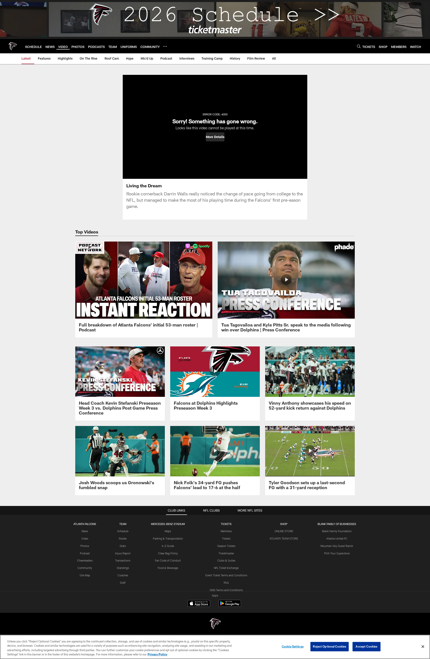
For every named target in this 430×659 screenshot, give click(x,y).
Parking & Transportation (168, 538)
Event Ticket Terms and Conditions (226, 575)
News (85, 531)
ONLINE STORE (284, 531)
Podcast (85, 553)
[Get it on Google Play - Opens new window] (229, 605)
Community (84, 567)
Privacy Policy (157, 654)
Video (84, 538)
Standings (123, 567)
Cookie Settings (293, 646)
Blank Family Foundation (337, 531)
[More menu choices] (165, 46)
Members (226, 531)
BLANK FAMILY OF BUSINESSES (337, 523)
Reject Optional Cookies (329, 646)
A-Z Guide (168, 545)
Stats (123, 545)
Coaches (123, 575)
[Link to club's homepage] (12, 46)
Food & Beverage (168, 567)
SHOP (284, 523)
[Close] (423, 646)
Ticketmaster (226, 553)
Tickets (226, 538)
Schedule (122, 531)
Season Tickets (226, 545)
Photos (84, 545)
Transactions (122, 560)
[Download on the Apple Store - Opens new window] (198, 604)
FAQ (226, 582)
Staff (123, 582)
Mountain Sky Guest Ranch (336, 545)
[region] (215, 647)
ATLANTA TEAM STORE (284, 538)
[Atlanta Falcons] (215, 624)
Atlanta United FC (336, 538)
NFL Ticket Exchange (226, 567)
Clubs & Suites (226, 560)
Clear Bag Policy (168, 553)
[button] (215, 136)
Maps (168, 531)
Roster (123, 538)
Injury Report (123, 553)
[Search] (359, 46)
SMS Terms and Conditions (226, 590)
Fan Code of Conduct (168, 560)
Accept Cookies (366, 646)
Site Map (85, 575)
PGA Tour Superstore (337, 553)
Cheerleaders (85, 560)
